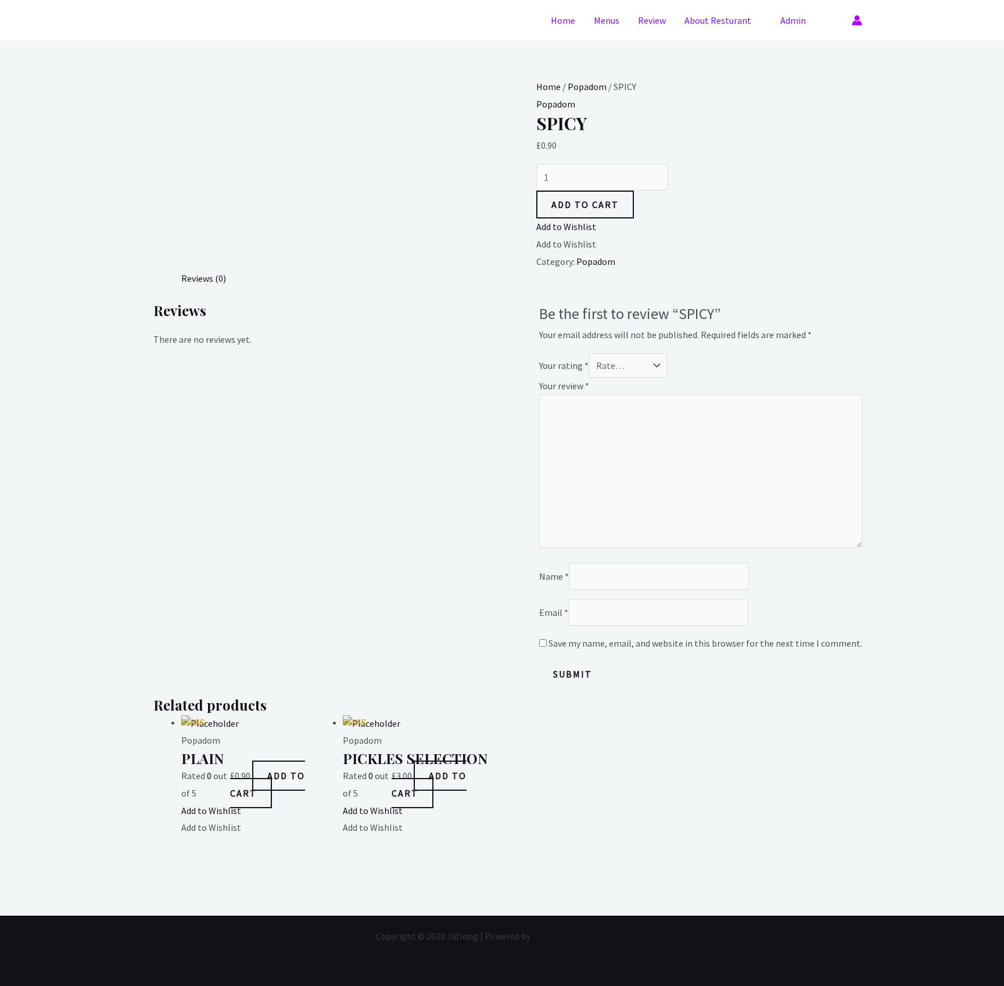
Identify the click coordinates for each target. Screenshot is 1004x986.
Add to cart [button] (267, 784)
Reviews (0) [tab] (203, 278)
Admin (793, 20)
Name (554, 576)
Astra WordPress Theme (580, 936)
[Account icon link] (857, 20)
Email (553, 612)
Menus (606, 20)
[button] (833, 20)
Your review (564, 386)
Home (563, 20)
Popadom (587, 86)
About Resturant (717, 20)
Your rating (564, 365)
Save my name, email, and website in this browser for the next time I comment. (705, 643)
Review (652, 20)
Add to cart (585, 204)
